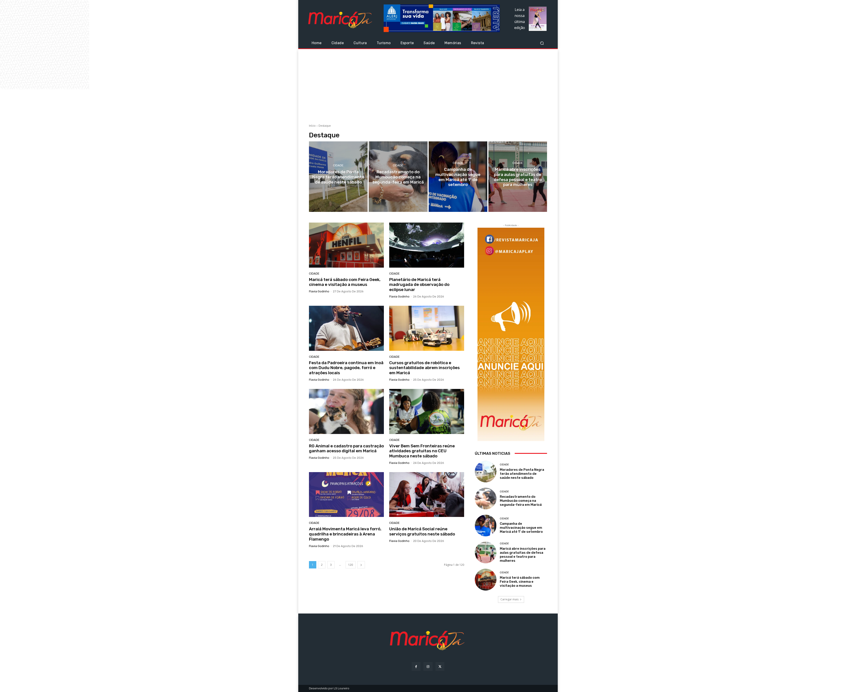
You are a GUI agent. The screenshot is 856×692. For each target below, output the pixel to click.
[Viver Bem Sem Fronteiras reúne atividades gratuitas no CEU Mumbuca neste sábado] (426, 411)
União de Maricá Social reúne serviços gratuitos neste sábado (422, 531)
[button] (542, 43)
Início (312, 126)
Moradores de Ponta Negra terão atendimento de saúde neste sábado (522, 474)
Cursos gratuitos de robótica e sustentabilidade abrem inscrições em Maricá (424, 368)
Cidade (338, 165)
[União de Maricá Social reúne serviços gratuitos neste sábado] (426, 494)
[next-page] (361, 564)
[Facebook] (416, 666)
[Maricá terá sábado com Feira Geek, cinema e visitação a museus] (346, 245)
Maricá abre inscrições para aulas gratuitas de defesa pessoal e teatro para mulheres (522, 555)
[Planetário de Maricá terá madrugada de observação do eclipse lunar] (426, 245)
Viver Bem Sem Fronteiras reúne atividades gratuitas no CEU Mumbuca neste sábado (422, 451)
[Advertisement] (428, 85)
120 (350, 565)
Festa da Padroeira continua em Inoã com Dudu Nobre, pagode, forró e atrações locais (346, 368)
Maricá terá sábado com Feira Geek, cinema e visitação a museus (345, 282)
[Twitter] (440, 666)
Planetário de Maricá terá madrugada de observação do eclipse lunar (419, 284)
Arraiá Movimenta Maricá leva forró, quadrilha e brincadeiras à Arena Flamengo (345, 534)
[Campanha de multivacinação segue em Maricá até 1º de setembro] (458, 176)
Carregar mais (509, 599)
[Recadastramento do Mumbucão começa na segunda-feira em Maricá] (398, 176)
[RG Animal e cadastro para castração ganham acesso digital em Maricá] (346, 411)
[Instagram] (428, 666)
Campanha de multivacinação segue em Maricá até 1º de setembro (521, 528)
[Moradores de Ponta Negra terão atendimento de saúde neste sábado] (338, 176)
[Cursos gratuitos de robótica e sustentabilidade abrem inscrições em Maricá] (426, 328)
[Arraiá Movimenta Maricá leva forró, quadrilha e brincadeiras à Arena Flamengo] (346, 494)
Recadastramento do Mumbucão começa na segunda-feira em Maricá (521, 501)
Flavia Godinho (319, 291)
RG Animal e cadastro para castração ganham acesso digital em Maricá (346, 448)
